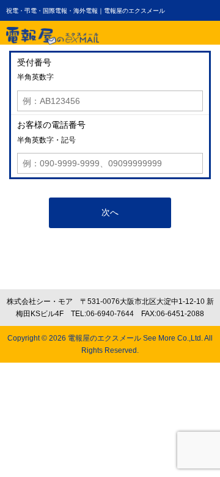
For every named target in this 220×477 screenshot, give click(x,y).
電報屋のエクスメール (104, 338)
